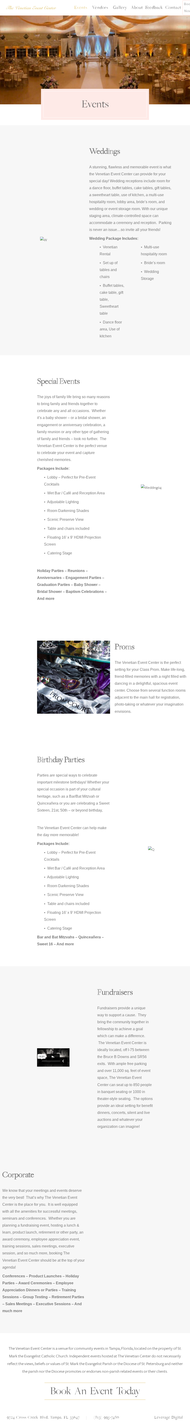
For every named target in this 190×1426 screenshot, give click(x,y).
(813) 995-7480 (106, 1417)
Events (80, 7)
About (137, 7)
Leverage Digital (168, 1417)
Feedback (154, 7)
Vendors (100, 7)
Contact (173, 7)
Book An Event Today (95, 1391)
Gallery (120, 7)
